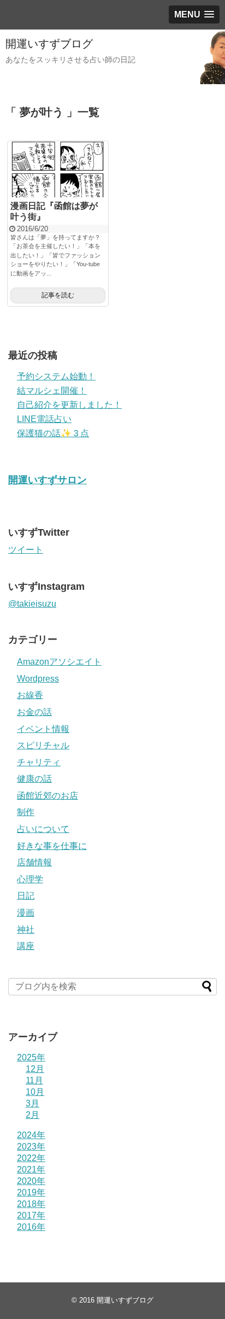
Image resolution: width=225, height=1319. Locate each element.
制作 (25, 812)
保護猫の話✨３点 (53, 433)
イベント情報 (43, 729)
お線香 (30, 695)
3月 (32, 1103)
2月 (32, 1114)
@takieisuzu (32, 603)
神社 (25, 929)
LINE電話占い (44, 419)
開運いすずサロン (47, 479)
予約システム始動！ (56, 376)
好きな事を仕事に (52, 846)
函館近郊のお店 (47, 795)
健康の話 (34, 778)
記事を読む (58, 295)
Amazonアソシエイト (59, 661)
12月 (35, 1069)
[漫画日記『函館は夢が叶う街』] (58, 169)
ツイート (25, 549)
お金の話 (34, 712)
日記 (25, 895)
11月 (34, 1080)
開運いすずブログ (49, 44)
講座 (25, 946)
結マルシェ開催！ (52, 390)
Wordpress (38, 678)
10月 (35, 1092)
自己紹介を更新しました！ (69, 404)
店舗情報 (34, 862)
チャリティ (39, 762)
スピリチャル (43, 745)
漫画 (25, 912)
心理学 (30, 879)
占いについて (43, 829)
